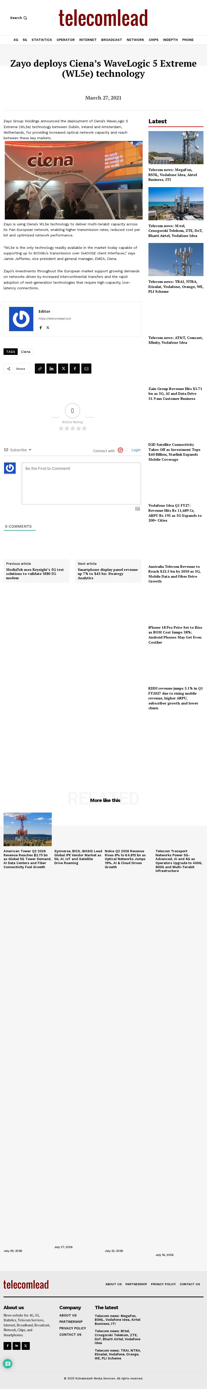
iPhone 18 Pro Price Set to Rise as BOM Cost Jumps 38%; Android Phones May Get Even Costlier (175, 635)
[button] (19, 18)
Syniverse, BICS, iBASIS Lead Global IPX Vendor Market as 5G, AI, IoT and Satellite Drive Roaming (78, 857)
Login (136, 450)
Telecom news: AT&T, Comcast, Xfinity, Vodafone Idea (175, 340)
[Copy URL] (40, 368)
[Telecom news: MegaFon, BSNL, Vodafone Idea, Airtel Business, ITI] (175, 147)
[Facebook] (40, 326)
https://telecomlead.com (55, 318)
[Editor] (21, 319)
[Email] (86, 368)
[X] (48, 326)
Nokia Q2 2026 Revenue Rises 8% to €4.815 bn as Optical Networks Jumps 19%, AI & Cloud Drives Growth (125, 859)
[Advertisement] (176, 744)
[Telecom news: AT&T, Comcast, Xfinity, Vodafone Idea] (175, 315)
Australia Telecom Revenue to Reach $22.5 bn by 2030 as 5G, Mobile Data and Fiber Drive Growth (174, 574)
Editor (44, 311)
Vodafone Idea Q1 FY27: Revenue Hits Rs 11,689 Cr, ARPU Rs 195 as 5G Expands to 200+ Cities (175, 513)
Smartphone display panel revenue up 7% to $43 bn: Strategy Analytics (108, 574)
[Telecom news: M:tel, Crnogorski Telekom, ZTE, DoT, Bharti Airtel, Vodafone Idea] (175, 203)
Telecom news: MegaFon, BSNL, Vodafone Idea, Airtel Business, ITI (172, 174)
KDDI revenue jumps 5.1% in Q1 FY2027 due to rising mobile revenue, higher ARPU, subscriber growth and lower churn (175, 698)
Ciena (26, 352)
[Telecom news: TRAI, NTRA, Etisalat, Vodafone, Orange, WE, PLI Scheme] (175, 259)
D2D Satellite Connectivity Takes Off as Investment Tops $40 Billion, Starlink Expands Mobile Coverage (174, 452)
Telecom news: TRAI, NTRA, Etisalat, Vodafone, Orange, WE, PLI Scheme (175, 286)
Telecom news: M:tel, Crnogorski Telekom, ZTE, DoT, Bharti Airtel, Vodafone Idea (175, 230)
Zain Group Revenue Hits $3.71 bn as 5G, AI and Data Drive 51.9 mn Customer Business (175, 393)
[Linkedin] (51, 368)
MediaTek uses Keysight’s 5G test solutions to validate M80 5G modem (35, 574)
